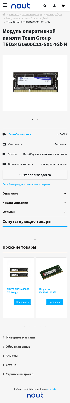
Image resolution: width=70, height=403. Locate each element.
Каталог (14, 14)
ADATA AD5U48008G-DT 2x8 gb (18, 290)
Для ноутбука (54, 14)
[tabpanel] (35, 83)
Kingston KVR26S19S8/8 (47, 290)
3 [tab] (35, 326)
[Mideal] (35, 394)
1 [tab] (32, 119)
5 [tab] (45, 326)
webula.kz (51, 389)
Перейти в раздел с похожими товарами (26, 184)
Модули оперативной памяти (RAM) (27, 18)
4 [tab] (40, 326)
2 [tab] (37, 119)
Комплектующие (32, 14)
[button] (44, 6)
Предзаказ (22, 302)
